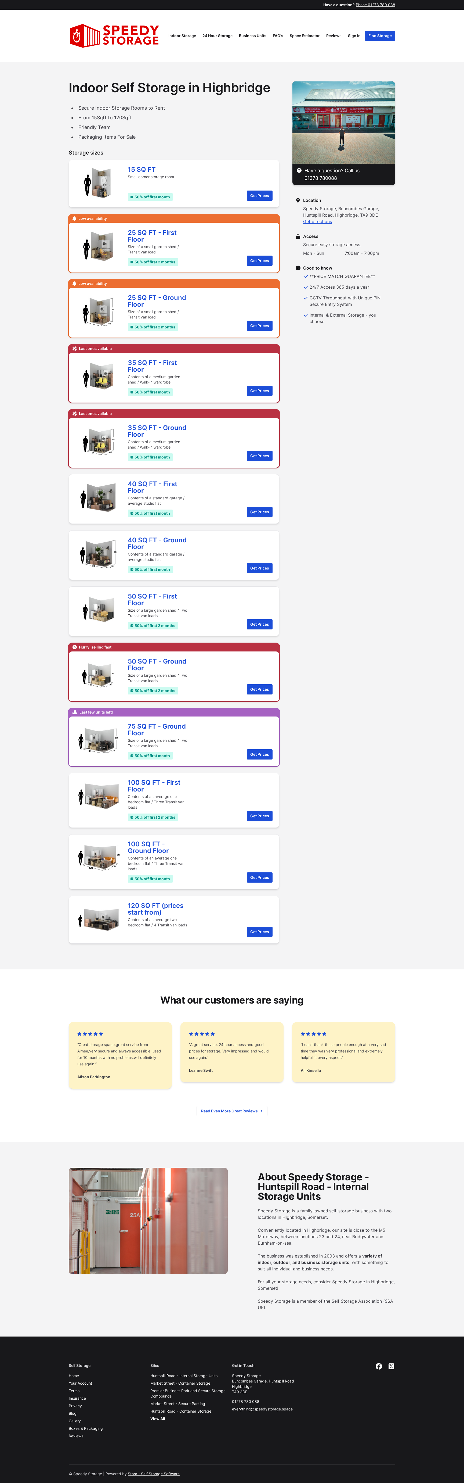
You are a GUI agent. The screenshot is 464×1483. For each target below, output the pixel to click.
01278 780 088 (245, 1401)
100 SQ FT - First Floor (154, 786)
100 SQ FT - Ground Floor (148, 847)
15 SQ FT (142, 169)
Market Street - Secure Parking (177, 1403)
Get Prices (259, 195)
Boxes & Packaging (86, 1428)
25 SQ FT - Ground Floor (157, 301)
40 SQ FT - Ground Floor (157, 543)
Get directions (317, 221)
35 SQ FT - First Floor (152, 366)
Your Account (80, 1383)
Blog (73, 1413)
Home (74, 1375)
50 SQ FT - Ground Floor (157, 664)
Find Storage (380, 35)
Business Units (252, 35)
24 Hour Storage (217, 35)
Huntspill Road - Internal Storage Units (184, 1375)
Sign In (354, 35)
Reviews (334, 35)
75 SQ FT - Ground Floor (157, 729)
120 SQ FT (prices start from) (155, 909)
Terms (74, 1390)
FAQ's (278, 35)
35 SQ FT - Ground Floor (157, 431)
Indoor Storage (182, 35)
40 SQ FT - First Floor (152, 487)
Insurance (77, 1398)
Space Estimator (305, 35)
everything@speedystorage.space (262, 1409)
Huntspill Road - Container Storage (180, 1411)
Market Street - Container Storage (180, 1383)
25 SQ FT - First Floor (152, 236)
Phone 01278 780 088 (375, 4)
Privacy (75, 1405)
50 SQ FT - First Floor (152, 599)
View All (157, 1418)
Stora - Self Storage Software (154, 1473)
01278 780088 (321, 178)
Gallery (75, 1420)
